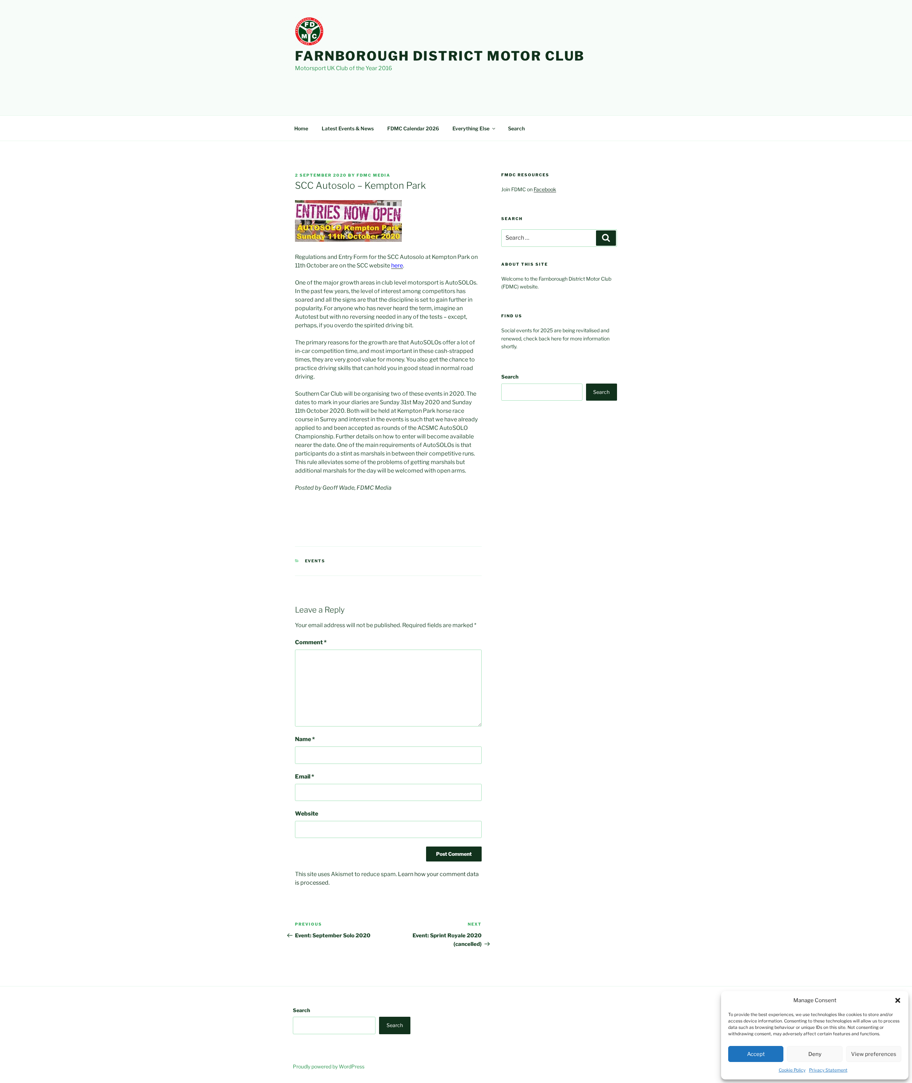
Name (305, 739)
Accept (756, 1054)
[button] (897, 1000)
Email (304, 776)
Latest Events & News (348, 128)
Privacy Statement (828, 1070)
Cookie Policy (792, 1070)
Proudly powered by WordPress (328, 1066)
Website (306, 813)
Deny (815, 1054)
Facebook (545, 189)
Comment (311, 642)
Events (315, 560)
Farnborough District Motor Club (440, 56)
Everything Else (470, 128)
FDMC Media (373, 175)
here (397, 265)
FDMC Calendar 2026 (413, 128)
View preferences (873, 1054)
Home (301, 128)
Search (516, 128)
